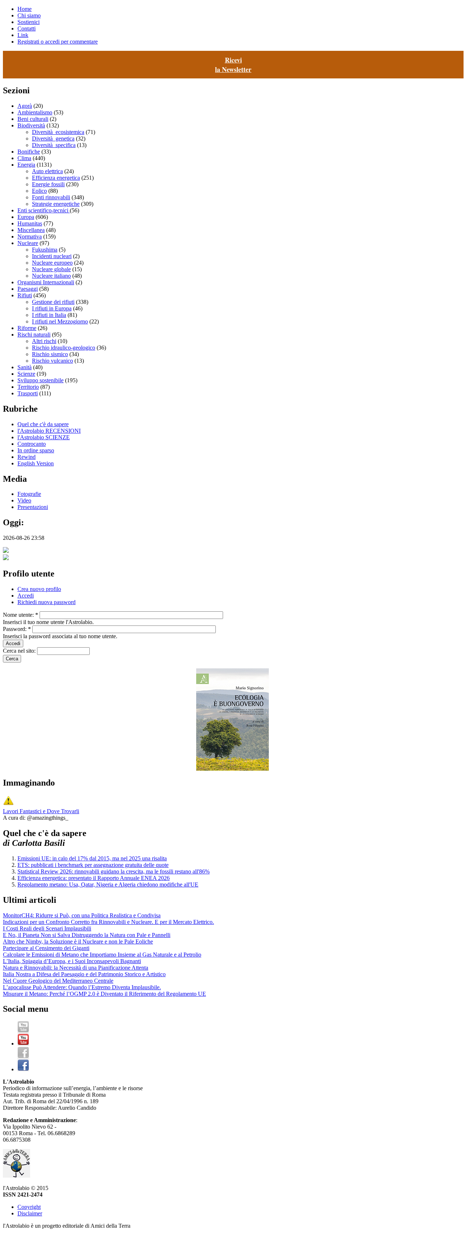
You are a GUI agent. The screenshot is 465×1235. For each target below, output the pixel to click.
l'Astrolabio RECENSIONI (49, 431)
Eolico (39, 191)
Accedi (25, 595)
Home (24, 9)
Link (22, 35)
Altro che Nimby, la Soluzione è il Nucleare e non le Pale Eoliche (78, 941)
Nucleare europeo (52, 263)
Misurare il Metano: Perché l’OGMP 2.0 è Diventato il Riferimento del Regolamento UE (104, 994)
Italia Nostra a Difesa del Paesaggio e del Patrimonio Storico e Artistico (84, 974)
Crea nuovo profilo (39, 589)
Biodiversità (31, 125)
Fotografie (29, 494)
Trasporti (27, 393)
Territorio (28, 387)
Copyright (29, 1207)
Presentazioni (32, 507)
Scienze (26, 374)
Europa (25, 217)
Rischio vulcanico (52, 361)
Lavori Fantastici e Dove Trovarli (41, 811)
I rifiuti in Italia (49, 315)
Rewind (26, 457)
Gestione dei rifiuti (53, 302)
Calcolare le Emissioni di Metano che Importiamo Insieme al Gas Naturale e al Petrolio (102, 954)
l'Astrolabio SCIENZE (43, 437)
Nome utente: (20, 615)
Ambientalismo (34, 112)
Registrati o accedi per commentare (57, 41)
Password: (17, 629)
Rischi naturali (33, 334)
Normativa (29, 236)
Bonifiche (28, 151)
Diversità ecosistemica (58, 132)
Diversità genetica (53, 138)
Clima (24, 158)
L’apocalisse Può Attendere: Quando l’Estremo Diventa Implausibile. (82, 987)
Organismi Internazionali (45, 282)
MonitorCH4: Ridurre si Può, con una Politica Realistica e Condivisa (82, 915)
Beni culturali (32, 119)
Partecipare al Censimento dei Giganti (46, 948)
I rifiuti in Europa (52, 308)
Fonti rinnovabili (51, 197)
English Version (35, 463)
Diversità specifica (54, 145)
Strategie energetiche (56, 204)
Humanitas (29, 223)
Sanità (24, 367)
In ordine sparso (35, 450)
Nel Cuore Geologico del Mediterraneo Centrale (58, 981)
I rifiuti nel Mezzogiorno (60, 321)
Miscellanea (31, 230)
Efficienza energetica (56, 178)
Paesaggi (27, 289)
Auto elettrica (47, 171)
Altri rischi (44, 341)
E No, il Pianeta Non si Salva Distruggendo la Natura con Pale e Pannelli (86, 935)
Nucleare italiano (51, 276)
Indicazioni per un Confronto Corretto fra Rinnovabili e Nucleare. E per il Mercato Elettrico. (108, 922)
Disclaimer (29, 1213)
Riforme (26, 328)
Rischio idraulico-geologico (63, 348)
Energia (26, 165)
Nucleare (27, 243)
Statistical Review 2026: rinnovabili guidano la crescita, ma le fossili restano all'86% (113, 871)
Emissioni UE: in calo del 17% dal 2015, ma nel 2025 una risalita (92, 858)
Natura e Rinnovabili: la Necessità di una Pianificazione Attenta (75, 968)
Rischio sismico (50, 354)
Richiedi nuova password (46, 602)
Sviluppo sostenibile (40, 380)
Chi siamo (29, 15)
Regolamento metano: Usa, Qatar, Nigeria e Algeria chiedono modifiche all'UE (107, 884)
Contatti (26, 28)
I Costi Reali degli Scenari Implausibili (47, 928)
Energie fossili (48, 184)
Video (24, 500)
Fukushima (44, 249)
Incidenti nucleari (52, 256)
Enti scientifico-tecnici (43, 210)
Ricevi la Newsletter (233, 64)
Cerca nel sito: (20, 651)
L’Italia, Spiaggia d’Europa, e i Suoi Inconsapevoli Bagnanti (72, 961)
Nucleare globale (51, 269)
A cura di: (15, 818)
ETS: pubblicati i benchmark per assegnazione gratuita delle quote (93, 865)
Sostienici (28, 22)
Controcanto (31, 444)
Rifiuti (24, 295)
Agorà (24, 106)
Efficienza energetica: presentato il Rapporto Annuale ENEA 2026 (93, 878)
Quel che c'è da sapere (43, 424)
